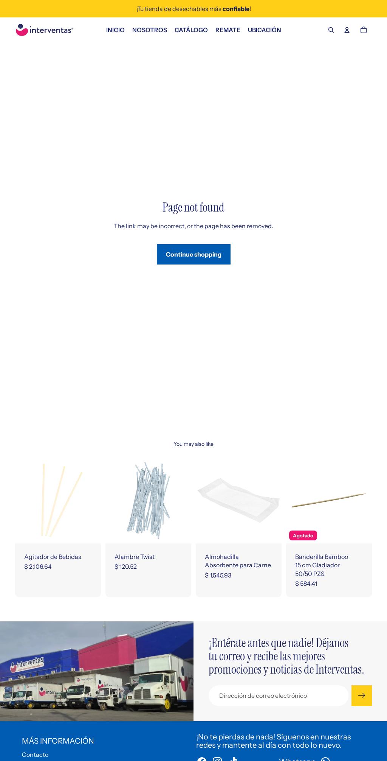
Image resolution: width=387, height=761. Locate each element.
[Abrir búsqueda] (331, 30)
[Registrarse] (361, 695)
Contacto (35, 754)
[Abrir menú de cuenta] (347, 30)
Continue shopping (193, 254)
